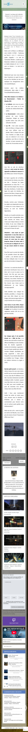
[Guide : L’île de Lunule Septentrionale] (6, 656)
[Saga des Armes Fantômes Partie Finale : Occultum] (6, 664)
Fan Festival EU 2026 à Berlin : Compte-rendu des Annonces (14, 684)
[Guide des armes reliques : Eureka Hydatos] (14, 540)
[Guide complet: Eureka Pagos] (14, 505)
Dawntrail (18, 671)
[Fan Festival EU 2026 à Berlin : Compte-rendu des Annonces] (6, 685)
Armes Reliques (17, 665)
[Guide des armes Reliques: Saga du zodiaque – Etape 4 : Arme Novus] (14, 557)
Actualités (17, 686)
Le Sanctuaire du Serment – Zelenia (16, 670)
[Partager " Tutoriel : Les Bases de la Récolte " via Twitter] (15, 446)
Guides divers (17, 658)
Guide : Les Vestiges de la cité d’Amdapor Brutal (13, 721)
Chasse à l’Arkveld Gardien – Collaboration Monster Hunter (14, 677)
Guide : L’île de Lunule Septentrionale (13, 656)
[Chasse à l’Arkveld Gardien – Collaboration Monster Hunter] (6, 677)
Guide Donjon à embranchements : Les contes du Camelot (13, 709)
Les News (20, 686)
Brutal (15, 671)
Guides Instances (16, 673)
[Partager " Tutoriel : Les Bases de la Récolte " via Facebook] (12, 446)
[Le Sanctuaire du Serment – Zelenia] (6, 671)
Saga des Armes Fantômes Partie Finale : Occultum (15, 663)
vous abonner (19, 602)
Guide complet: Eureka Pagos (11, 512)
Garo (10, 16)
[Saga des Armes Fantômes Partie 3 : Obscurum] (14, 521)
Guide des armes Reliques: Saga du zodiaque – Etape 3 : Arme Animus (12, 697)
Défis (22, 671)
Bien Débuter (16, 18)
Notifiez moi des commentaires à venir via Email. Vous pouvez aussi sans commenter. (14, 602)
